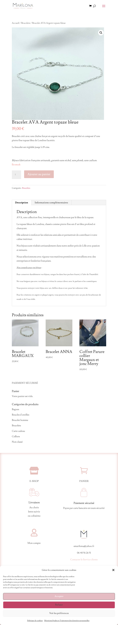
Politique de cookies (35, 620)
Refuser (59, 604)
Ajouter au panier (39, 174)
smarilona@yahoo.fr (84, 546)
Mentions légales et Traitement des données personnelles (66, 620)
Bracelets (25, 23)
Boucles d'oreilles (20, 414)
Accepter (59, 596)
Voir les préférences (59, 613)
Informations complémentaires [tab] (51, 202)
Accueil (15, 23)
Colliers (16, 436)
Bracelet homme (20, 420)
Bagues (15, 409)
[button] (113, 570)
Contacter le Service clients (84, 559)
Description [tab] (21, 202)
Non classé (17, 441)
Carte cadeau (18, 431)
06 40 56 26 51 (84, 552)
